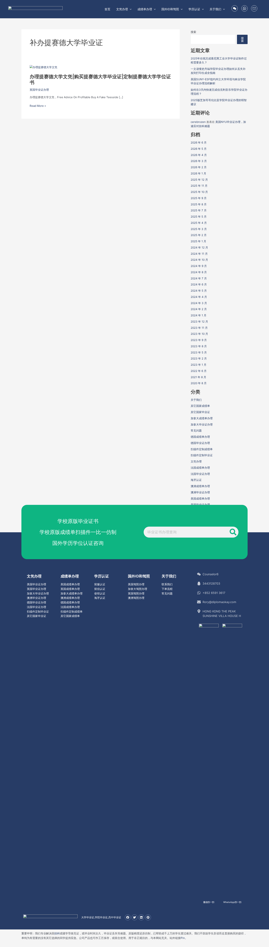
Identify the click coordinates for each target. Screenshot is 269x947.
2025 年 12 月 (199, 179)
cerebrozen (198, 122)
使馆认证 (99, 593)
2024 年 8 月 (199, 272)
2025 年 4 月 (199, 223)
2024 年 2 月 (199, 309)
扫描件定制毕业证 (202, 455)
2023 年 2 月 (199, 358)
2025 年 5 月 (199, 216)
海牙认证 (196, 480)
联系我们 (167, 584)
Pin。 (184, 938)
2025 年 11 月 (199, 185)
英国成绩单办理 (70, 589)
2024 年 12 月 (199, 247)
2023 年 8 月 (199, 346)
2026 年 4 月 (199, 155)
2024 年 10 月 (199, 259)
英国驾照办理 (136, 593)
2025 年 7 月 (199, 210)
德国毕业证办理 (200, 443)
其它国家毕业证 (200, 412)
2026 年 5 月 (199, 148)
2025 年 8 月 (199, 204)
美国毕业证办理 (200, 504)
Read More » (38, 106)
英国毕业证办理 (39, 89)
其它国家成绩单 (200, 406)
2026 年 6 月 (199, 142)
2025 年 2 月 (199, 235)
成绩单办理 (70, 576)
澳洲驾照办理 (136, 598)
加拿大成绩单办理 (202, 418)
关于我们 (196, 400)
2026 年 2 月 (199, 167)
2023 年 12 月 (199, 321)
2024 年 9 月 (199, 266)
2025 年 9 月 (199, 198)
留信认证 (99, 589)
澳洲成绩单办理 (200, 486)
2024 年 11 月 (199, 253)
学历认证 (101, 576)
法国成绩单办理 (200, 467)
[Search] (232, 532)
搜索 (193, 32)
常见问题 (196, 430)
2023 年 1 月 (198, 364)
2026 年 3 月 (199, 161)
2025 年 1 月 (198, 241)
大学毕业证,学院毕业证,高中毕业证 (101, 917)
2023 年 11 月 (199, 328)
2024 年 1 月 (198, 315)
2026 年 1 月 (198, 173)
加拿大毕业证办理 (202, 424)
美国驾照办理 (136, 584)
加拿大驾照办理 (137, 589)
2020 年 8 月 (199, 383)
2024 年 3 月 (199, 303)
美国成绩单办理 (200, 498)
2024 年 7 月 (199, 278)
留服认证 (99, 584)
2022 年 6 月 (199, 371)
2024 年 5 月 (199, 290)
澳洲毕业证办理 (200, 492)
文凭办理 (196, 461)
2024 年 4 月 (199, 297)
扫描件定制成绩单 (202, 449)
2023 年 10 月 (199, 334)
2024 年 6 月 (199, 284)
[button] (130, 9)
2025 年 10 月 (199, 192)
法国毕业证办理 (200, 474)
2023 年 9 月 (199, 340)
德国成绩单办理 (200, 436)
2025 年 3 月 (199, 229)
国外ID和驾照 (139, 576)
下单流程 (167, 589)
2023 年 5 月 (199, 352)
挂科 (57, 933)
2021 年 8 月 (198, 377)
